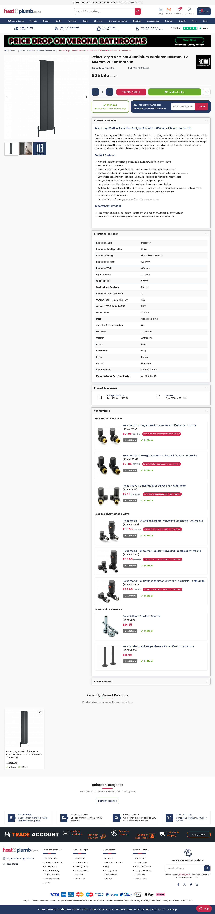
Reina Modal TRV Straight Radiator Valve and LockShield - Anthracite (163, 581)
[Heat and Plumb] (22, 11)
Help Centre (80, 858)
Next (86, 97)
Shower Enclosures (143, 866)
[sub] (95, 92)
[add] (109, 92)
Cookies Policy (111, 874)
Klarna (48, 883)
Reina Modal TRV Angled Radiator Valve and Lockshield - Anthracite (163, 520)
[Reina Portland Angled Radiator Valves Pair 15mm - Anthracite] (109, 436)
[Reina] (203, 62)
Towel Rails (140, 874)
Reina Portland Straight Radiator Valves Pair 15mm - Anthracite (160, 455)
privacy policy (184, 874)
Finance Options (52, 878)
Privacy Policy (111, 870)
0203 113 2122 (136, 2)
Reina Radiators (27, 50)
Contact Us (80, 878)
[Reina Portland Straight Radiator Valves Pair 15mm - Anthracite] (109, 466)
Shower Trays (141, 862)
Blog (107, 866)
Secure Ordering (52, 870)
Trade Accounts (52, 874)
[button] (189, 11)
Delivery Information (53, 862)
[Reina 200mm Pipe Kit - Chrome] (109, 626)
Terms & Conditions (113, 862)
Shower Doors (141, 878)
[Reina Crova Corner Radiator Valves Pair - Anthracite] (109, 496)
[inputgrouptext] (138, 11)
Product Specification (106, 233)
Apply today (198, 834)
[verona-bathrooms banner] (107, 41)
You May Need (129, 91)
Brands (182, 21)
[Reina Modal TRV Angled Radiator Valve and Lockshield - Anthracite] (109, 531)
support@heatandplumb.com (20, 858)
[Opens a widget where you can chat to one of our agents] (204, 909)
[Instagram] (197, 884)
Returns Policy (51, 866)
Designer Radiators (143, 870)
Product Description (105, 120)
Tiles (194, 21)
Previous (7, 97)
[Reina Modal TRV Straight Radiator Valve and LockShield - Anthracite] (109, 591)
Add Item (131, 440)
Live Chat (79, 874)
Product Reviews (103, 681)
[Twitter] (184, 884)
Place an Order (51, 858)
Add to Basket (177, 92)
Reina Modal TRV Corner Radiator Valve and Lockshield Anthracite (162, 551)
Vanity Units (140, 858)
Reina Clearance (47, 50)
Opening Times (81, 866)
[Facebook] (178, 884)
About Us (109, 858)
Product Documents (105, 388)
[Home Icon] (5, 50)
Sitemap (108, 878)
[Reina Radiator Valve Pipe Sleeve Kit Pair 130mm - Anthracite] (109, 657)
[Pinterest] (191, 884)
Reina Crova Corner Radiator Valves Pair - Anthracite (154, 485)
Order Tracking (81, 862)
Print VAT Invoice (82, 870)
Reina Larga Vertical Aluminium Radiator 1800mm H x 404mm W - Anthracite (24, 754)
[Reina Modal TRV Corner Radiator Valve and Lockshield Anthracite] (109, 561)
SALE (205, 21)
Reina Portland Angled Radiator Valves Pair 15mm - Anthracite (159, 425)
